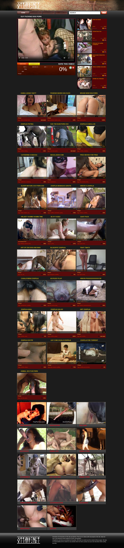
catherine (23, 182)
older (22, 212)
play (56, 305)
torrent (87, 367)
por (85, 367)
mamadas (56, 212)
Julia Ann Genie (97, 19)
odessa (29, 182)
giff (80, 336)
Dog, (25, 69)
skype (26, 367)
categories (36, 13)
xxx (28, 212)
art (23, 274)
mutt (29, 120)
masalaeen (53, 182)
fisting (26, 151)
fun (23, 398)
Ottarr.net (28, 6)
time (30, 243)
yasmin (26, 243)
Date (61, 13)
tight (81, 274)
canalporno (23, 305)
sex (21, 398)
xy (50, 243)
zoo (21, 274)
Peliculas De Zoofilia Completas (98, 44)
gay (51, 367)
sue (51, 151)
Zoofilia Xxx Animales (98, 78)
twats (83, 274)
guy (23, 71)
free (81, 182)
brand (81, 120)
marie (56, 120)
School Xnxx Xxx (97, 31)
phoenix (52, 120)
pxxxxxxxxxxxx (87, 305)
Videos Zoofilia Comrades (99, 67)
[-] (73, 67)
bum (53, 151)
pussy (53, 305)
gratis (61, 212)
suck (59, 120)
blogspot (52, 274)
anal (26, 336)
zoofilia (22, 151)
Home (23, 13)
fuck (84, 243)
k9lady (22, 243)
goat (81, 243)
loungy (25, 120)
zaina (21, 120)
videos (81, 212)
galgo (55, 336)
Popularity (49, 13)
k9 (50, 305)
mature (25, 212)
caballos (86, 151)
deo (53, 243)
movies (84, 182)
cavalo (54, 367)
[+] (70, 67)
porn (84, 120)
